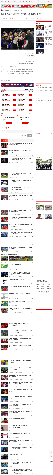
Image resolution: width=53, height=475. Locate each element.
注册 (44, 1)
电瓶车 (16, 430)
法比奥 (25, 236)
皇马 (21, 214)
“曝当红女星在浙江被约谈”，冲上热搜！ (19, 454)
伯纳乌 (19, 214)
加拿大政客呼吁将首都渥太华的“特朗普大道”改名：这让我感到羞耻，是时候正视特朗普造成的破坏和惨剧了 (20, 471)
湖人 (11, 80)
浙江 (18, 459)
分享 (43, 19)
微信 (40, 19)
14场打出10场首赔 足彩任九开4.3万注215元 (19, 279)
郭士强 (17, 386)
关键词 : (2, 80)
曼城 (18, 401)
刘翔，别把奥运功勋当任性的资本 (17, 418)
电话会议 (16, 162)
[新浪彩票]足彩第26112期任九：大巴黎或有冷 (20, 293)
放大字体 (30, 19)
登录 (22, 135)
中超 (14, 177)
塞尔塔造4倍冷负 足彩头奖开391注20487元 (19, 286)
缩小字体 (26, 19)
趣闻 (5, 262)
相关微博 (12, 140)
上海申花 (18, 229)
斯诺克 (16, 276)
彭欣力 (17, 177)
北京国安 (21, 236)
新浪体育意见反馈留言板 (41, 280)
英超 (21, 328)
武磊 (18, 251)
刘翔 (16, 155)
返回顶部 (50, 460)
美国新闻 (16, 473)
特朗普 (18, 437)
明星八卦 (16, 192)
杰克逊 (21, 379)
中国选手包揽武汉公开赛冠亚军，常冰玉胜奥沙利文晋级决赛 (48, 44)
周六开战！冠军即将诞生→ (15, 264)
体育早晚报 (16, 283)
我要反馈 (31, 80)
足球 (18, 269)
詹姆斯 (9, 80)
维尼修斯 (19, 408)
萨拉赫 (21, 342)
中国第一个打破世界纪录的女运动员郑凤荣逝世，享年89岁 (48, 32)
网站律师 (42, 288)
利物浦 (19, 328)
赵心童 (19, 276)
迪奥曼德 (21, 312)
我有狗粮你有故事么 (39, 210)
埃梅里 (18, 379)
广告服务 (42, 284)
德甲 (16, 298)
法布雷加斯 (19, 372)
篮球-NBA (13, 10)
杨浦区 (15, 466)
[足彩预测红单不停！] (26, 4)
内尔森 (21, 349)
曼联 (18, 394)
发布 (30, 135)
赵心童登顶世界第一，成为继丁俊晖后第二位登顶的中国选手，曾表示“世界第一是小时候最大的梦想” (20, 273)
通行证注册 (48, 286)
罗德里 (19, 335)
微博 (37, 19)
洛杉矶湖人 (18, 10)
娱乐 (15, 1)
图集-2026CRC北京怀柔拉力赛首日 (10, 254)
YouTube (16, 444)
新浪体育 (9, 10)
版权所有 (47, 292)
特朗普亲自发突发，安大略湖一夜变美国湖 (19, 433)
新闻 (6, 1)
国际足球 (16, 214)
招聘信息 (42, 286)
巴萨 (19, 365)
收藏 (33, 19)
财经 (12, 1)
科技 (18, 1)
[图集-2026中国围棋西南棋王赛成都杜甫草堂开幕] (44, 159)
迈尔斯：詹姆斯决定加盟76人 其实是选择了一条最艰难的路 (48, 26)
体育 (9, 1)
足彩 (16, 305)
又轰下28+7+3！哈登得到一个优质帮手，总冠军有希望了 (48, 50)
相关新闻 (4, 140)
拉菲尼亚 (20, 415)
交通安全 (15, 459)
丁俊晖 (21, 276)
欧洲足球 (15, 342)
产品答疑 (37, 288)
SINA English (49, 288)
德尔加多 (18, 236)
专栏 (27, 1)
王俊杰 (15, 386)
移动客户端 (48, 1)
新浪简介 (37, 284)
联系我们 (37, 286)
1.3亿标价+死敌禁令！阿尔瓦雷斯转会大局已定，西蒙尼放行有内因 (48, 38)
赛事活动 (15, 269)
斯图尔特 (5, 80)
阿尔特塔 (18, 349)
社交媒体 (19, 444)
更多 (30, 1)
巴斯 (16, 199)
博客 (21, 1)
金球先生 (21, 335)
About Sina (48, 284)
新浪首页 (2, 1)
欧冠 (22, 372)
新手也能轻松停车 (48, 210)
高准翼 (21, 229)
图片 (24, 1)
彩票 (17, 298)
